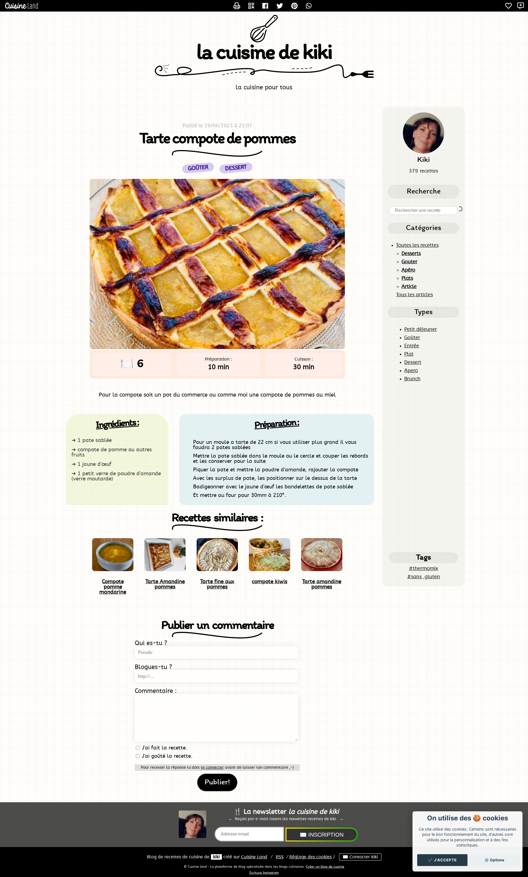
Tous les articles (414, 294)
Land (254, 857)
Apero (411, 370)
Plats (407, 278)
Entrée (411, 346)
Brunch (412, 379)
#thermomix (423, 568)
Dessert (412, 362)
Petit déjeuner (420, 329)
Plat (409, 354)
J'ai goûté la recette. (166, 756)
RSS (280, 857)
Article (409, 286)
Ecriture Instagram (264, 872)
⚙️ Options (494, 860)
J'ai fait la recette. (163, 748)
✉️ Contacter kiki (360, 857)
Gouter (409, 261)
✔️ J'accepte (442, 860)
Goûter (412, 337)
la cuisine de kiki (264, 53)
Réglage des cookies (310, 857)
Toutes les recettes (417, 245)
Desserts (411, 253)
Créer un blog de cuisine (325, 866)
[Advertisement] (423, 466)
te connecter (212, 768)
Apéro (408, 270)
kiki (216, 857)
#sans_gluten (423, 576)
